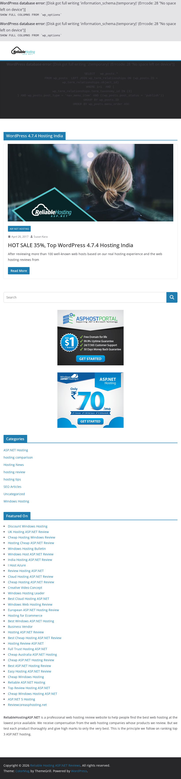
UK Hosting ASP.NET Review (28, 532)
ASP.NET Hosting (19, 228)
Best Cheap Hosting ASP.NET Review (34, 638)
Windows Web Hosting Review (30, 604)
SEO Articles (12, 486)
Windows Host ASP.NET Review (30, 554)
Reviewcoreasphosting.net (27, 705)
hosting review (14, 472)
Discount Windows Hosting (27, 526)
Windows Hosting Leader (26, 593)
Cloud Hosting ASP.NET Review (30, 576)
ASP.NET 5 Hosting (21, 699)
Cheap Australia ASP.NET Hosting (32, 654)
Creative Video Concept (25, 587)
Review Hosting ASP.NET (26, 571)
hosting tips (12, 479)
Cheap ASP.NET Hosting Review (31, 660)
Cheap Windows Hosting (26, 677)
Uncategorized (14, 494)
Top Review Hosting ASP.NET (29, 688)
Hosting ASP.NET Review (26, 632)
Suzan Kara (41, 236)
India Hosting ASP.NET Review (30, 560)
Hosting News (14, 465)
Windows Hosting (16, 501)
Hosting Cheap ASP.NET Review (31, 543)
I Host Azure (17, 565)
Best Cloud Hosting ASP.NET (28, 599)
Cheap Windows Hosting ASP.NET (32, 694)
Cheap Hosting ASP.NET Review (31, 582)
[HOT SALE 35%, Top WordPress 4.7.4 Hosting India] (90, 182)
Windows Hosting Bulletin (27, 548)
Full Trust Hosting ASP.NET (27, 649)
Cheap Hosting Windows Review (31, 537)
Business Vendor (20, 626)
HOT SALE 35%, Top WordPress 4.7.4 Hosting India (70, 245)
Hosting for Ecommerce (25, 615)
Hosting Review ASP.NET (26, 643)
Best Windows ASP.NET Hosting (31, 621)
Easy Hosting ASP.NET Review (29, 671)
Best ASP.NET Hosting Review (29, 666)
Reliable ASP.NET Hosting (26, 682)
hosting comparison (18, 457)
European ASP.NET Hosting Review (33, 610)
